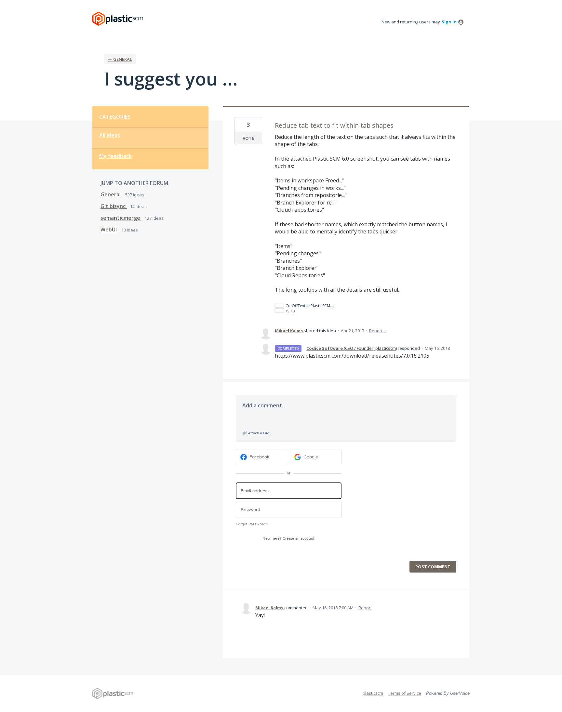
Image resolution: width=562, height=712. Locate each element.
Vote (248, 138)
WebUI (109, 229)
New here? (288, 538)
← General (120, 59)
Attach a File (258, 432)
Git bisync (113, 206)
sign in (449, 22)
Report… (377, 331)
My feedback (115, 156)
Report (365, 608)
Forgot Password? (251, 524)
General (111, 194)
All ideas (109, 135)
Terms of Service (404, 693)
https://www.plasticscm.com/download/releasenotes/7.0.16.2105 (352, 355)
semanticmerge (120, 217)
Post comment (432, 567)
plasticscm (373, 693)
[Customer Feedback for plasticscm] (117, 19)
